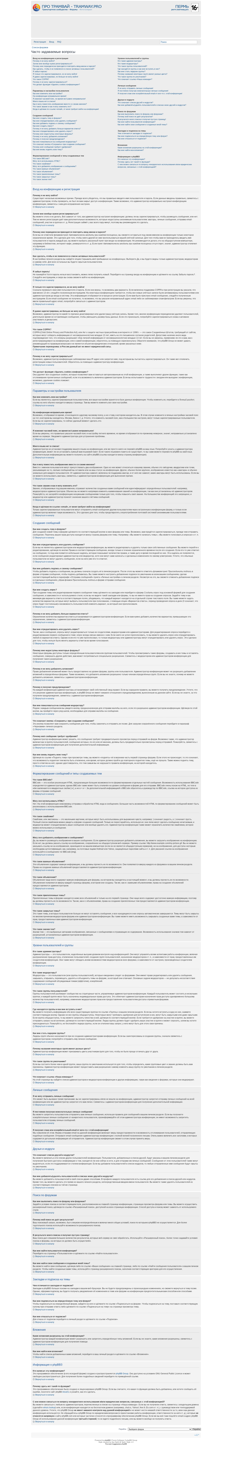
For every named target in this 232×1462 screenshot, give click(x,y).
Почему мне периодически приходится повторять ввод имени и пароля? (64, 66)
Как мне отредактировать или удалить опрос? (52, 131)
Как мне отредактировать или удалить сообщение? (55, 121)
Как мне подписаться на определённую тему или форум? (142, 136)
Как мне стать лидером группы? (131, 71)
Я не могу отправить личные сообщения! (135, 88)
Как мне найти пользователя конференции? (136, 122)
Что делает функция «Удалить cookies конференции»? (56, 84)
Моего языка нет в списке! (44, 101)
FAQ (59, 42)
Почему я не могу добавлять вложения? (50, 136)
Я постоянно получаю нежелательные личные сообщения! (143, 91)
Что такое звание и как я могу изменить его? (52, 107)
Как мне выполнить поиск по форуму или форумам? (140, 114)
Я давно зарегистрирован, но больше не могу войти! (55, 77)
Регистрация (40, 42)
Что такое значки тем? (42, 179)
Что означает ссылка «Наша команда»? (135, 79)
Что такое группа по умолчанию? (132, 77)
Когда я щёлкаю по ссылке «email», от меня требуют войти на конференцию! (66, 109)
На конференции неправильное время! (49, 96)
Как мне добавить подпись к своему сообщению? (54, 123)
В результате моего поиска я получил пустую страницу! (142, 119)
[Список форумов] (116, 14)
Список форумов (40, 47)
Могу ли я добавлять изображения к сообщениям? (54, 166)
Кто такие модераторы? (128, 64)
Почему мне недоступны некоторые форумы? (53, 134)
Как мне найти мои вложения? (131, 150)
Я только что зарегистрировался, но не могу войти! (55, 74)
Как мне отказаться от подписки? (132, 139)
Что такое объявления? (43, 172)
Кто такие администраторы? (130, 61)
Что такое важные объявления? (46, 169)
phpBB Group (122, 1373)
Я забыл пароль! (40, 71)
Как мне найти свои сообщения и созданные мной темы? (142, 125)
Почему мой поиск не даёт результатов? (135, 117)
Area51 (65, 1392)
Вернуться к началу (44, 207)
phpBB (107, 1440)
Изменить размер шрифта (196, 1434)
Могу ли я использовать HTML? (46, 161)
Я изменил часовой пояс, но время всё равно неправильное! (59, 99)
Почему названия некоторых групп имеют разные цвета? (142, 74)
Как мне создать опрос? (43, 126)
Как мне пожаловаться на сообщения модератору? (55, 142)
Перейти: (123, 1429)
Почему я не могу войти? (44, 61)
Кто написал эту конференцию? (131, 159)
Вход (51, 42)
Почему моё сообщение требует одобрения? (52, 147)
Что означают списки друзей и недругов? (135, 102)
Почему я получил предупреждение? (49, 139)
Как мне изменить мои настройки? (48, 93)
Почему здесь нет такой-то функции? (134, 162)
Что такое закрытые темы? (44, 177)
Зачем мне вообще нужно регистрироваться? (52, 64)
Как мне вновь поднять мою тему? (48, 149)
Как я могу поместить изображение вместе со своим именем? (60, 104)
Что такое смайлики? (42, 164)
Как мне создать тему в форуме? (47, 118)
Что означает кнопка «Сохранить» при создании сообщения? (59, 144)
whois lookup (49, 1407)
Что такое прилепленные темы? (46, 174)
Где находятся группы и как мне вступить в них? (139, 69)
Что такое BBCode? (41, 158)
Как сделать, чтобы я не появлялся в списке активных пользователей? (63, 69)
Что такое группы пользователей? (132, 66)
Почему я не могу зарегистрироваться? (50, 82)
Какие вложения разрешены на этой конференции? (140, 148)
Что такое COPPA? (41, 79)
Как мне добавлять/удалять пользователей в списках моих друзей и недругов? (152, 105)
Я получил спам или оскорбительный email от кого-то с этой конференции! (150, 93)
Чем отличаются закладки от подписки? (135, 133)
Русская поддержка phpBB (116, 1444)
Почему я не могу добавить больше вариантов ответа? (57, 129)
